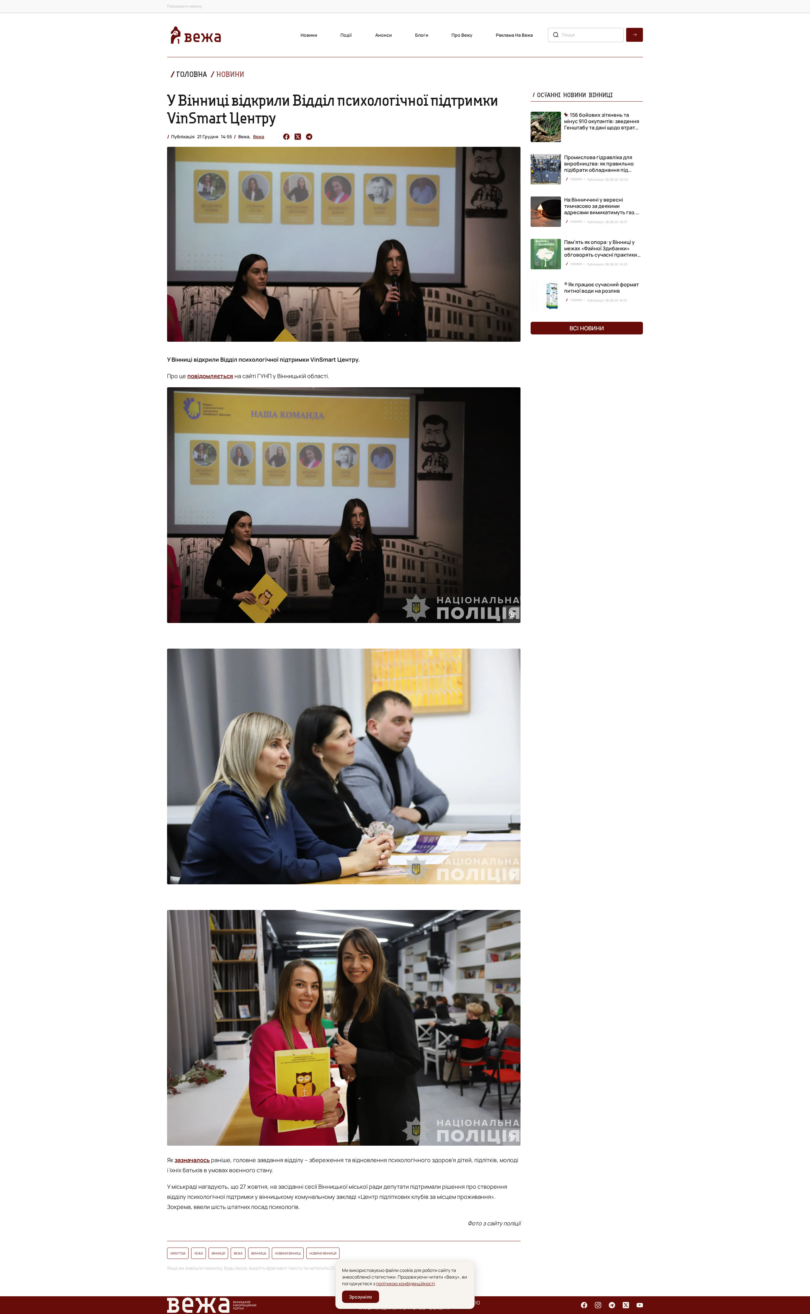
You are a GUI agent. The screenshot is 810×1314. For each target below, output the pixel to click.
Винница (258, 1253)
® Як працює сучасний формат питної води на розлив (601, 287)
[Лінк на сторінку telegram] (612, 1305)
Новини (309, 35)
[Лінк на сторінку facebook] (584, 1305)
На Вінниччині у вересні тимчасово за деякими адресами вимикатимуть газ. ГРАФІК (600, 209)
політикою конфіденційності (405, 1283)
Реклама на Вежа (514, 35)
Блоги (421, 35)
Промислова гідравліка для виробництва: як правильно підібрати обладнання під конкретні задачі (599, 167)
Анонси (383, 35)
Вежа (258, 137)
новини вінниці (288, 1253)
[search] (634, 35)
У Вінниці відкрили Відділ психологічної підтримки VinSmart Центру (332, 109)
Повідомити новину (184, 6)
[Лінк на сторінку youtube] (640, 1305)
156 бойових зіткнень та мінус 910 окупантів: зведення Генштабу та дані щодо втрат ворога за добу (601, 121)
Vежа (198, 1253)
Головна (192, 74)
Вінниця (218, 1253)
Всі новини (587, 328)
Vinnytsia (177, 1253)
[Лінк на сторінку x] (626, 1305)
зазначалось (192, 1160)
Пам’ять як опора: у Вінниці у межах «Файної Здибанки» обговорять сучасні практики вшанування (600, 252)
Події (346, 35)
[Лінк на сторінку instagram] (598, 1305)
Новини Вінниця (322, 1253)
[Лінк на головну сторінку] (196, 35)
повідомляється (210, 376)
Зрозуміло (360, 1297)
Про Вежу (462, 35)
